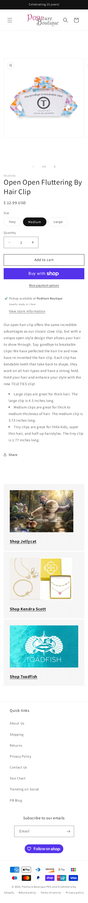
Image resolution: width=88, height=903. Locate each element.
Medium (34, 222)
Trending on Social (24, 789)
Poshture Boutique (34, 886)
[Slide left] (33, 166)
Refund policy (27, 892)
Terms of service (51, 892)
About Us (17, 723)
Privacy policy (75, 892)
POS (49, 886)
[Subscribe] (68, 831)
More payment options (44, 285)
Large (61, 222)
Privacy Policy (20, 756)
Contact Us (18, 767)
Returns (16, 745)
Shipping (17, 734)
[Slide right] (54, 166)
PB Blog (16, 800)
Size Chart (18, 778)
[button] (9, 20)
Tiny (15, 222)
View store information (27, 311)
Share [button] (13, 454)
